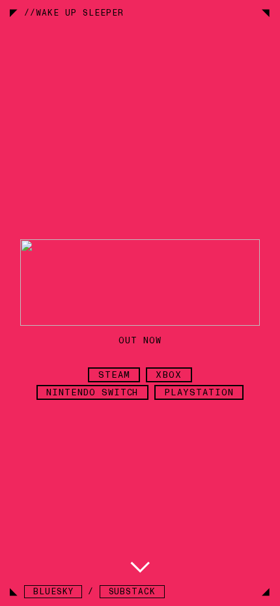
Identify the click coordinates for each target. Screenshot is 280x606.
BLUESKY (53, 592)
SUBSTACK (132, 592)
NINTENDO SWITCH (92, 392)
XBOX (169, 375)
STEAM (114, 375)
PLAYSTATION (199, 392)
